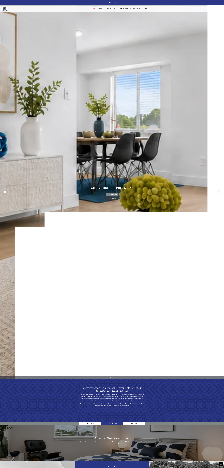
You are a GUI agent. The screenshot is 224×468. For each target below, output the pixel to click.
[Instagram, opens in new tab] (113, 377)
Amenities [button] (100, 8)
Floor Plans (108, 8)
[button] (112, 2)
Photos (114, 8)
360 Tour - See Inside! (123, 8)
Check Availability (112, 194)
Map (130, 8)
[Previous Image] (5, 192)
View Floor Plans (112, 423)
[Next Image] (219, 192)
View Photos (134, 423)
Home (94, 8)
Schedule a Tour (137, 8)
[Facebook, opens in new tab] (111, 377)
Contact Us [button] (146, 8)
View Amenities (89, 423)
